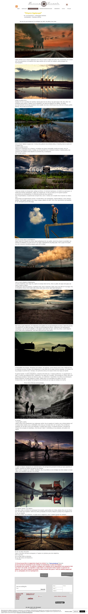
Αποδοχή (82, 611)
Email (17, 588)
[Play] (67, 4)
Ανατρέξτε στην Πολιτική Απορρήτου (24, 612)
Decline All (76, 611)
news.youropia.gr (54, 563)
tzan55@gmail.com (28, 594)
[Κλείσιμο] (86, 611)
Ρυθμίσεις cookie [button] (68, 611)
